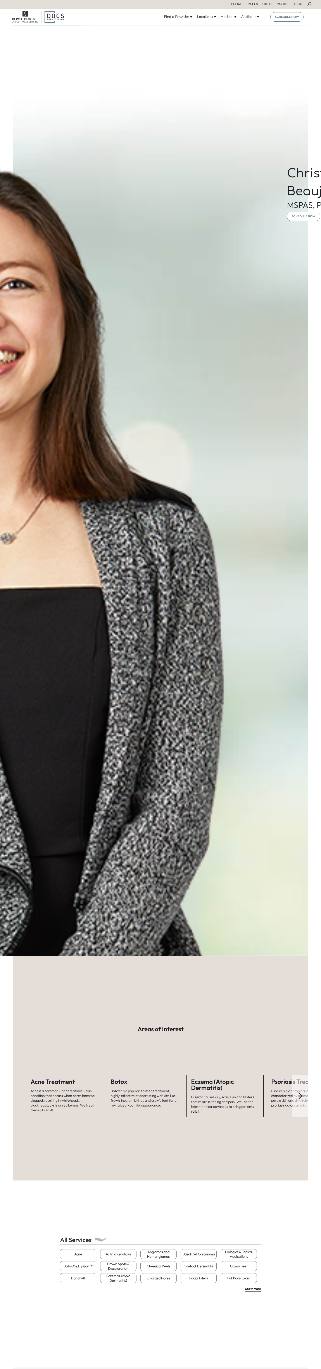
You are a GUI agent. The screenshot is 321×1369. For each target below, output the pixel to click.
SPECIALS (236, 4)
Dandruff (78, 1278)
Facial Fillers (198, 1278)
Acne (78, 1254)
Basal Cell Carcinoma (199, 1254)
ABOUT (298, 4)
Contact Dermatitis (199, 1266)
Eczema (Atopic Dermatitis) (118, 1278)
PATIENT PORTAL (260, 4)
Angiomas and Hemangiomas (158, 1254)
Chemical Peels (158, 1266)
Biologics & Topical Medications (238, 1254)
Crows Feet (239, 1266)
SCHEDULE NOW (287, 17)
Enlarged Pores (158, 1278)
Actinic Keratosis (118, 1254)
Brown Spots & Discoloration (118, 1266)
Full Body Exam (238, 1278)
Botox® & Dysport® (78, 1266)
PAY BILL (283, 4)
